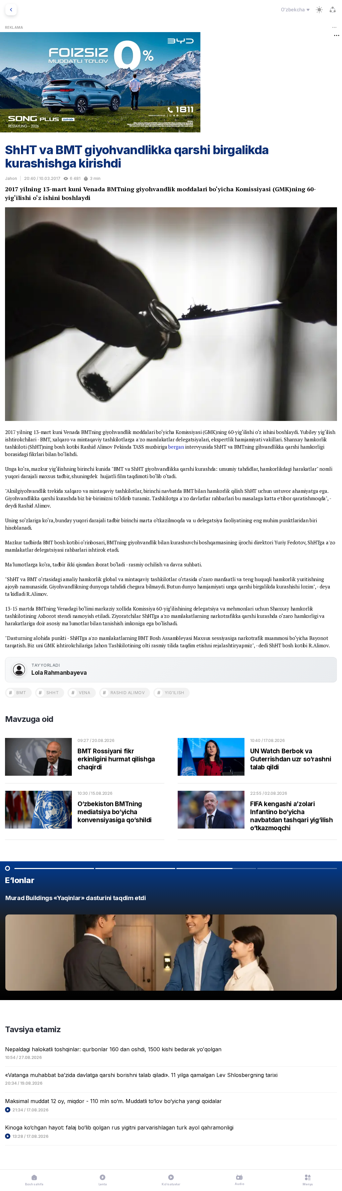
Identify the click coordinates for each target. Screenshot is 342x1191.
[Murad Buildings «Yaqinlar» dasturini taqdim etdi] (171, 944)
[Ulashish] (333, 10)
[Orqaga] (11, 9)
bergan (176, 446)
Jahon (11, 178)
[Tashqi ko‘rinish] (319, 10)
